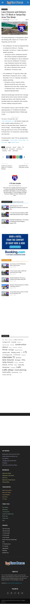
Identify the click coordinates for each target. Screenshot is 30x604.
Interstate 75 (5, 149)
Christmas (19, 342)
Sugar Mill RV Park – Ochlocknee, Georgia (24, 166)
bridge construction (18, 339)
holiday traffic (6, 352)
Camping (13, 342)
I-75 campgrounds (7, 355)
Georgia (11, 349)
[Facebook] (7, 157)
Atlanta (6, 339)
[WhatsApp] (17, 157)
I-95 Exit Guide (15, 142)
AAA (3, 339)
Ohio (23, 360)
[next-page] (5, 227)
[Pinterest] (14, 157)
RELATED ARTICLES (6, 202)
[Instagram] (11, 593)
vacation (20, 372)
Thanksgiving (12, 367)
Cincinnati (12, 344)
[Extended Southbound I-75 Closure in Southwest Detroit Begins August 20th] (5, 221)
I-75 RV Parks (16, 355)
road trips (21, 362)
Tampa (15, 365)
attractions (11, 339)
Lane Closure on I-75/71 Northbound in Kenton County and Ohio (18, 207)
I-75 (23, 147)
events (10, 347)
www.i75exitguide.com (8, 121)
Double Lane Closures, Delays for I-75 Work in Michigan (6, 167)
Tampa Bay (4, 150)
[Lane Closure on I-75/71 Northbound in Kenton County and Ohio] (5, 207)
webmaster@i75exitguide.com (14, 583)
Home (2, 7)
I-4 (21, 352)
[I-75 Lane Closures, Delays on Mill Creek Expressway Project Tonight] (5, 214)
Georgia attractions (19, 349)
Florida (19, 147)
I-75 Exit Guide (6, 19)
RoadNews (8, 7)
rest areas (16, 362)
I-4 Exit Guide (13, 140)
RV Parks (10, 365)
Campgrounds (6, 342)
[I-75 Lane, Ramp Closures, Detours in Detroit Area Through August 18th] (5, 293)
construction (8, 147)
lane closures (12, 149)
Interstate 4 (23, 354)
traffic (9, 150)
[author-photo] (15, 181)
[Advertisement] (15, 317)
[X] (10, 157)
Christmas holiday (5, 344)
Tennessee (5, 367)
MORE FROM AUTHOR (18, 202)
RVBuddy (4, 365)
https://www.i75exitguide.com (15, 185)
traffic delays (15, 150)
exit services (15, 347)
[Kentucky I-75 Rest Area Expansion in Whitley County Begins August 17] (5, 286)
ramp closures (19, 149)
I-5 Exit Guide (21, 140)
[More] (24, 157)
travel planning (20, 370)
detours (14, 147)
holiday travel (15, 352)
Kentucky (18, 357)
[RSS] (18, 593)
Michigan (18, 360)
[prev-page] (2, 227)
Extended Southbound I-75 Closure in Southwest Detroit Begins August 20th (19, 221)
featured (20, 347)
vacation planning (6, 374)
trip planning (15, 372)
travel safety (6, 372)
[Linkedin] (20, 157)
